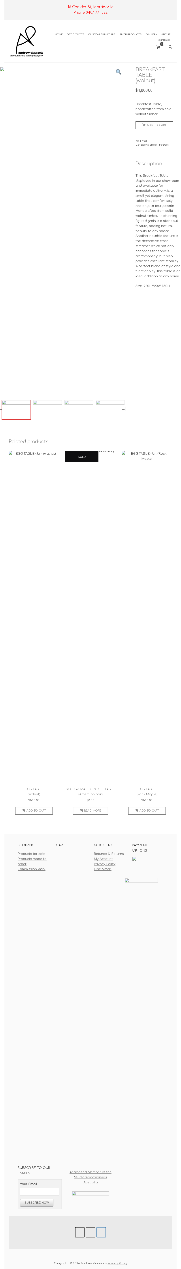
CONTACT (164, 39)
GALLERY (151, 34)
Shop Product (158, 144)
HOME (59, 34)
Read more (92, 810)
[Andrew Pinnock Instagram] (90, 1232)
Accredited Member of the (90, 1172)
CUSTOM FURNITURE (101, 34)
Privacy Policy (104, 864)
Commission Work (31, 869)
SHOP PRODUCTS (130, 34)
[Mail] (101, 1232)
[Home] (26, 41)
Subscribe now (37, 1202)
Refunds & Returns (109, 854)
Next (123, 409)
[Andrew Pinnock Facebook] (80, 1232)
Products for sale (31, 854)
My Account (103, 859)
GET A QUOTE (75, 34)
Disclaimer (102, 869)
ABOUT (165, 34)
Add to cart (156, 125)
